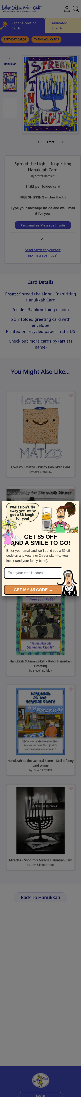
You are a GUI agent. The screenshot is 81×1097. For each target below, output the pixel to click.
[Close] (73, 506)
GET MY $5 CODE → (33, 589)
